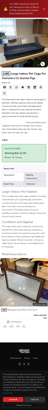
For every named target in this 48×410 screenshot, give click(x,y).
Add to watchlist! (40, 315)
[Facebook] (24, 364)
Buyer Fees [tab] (9, 184)
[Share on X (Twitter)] (10, 87)
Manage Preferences (24, 405)
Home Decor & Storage (20, 126)
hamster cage (36, 129)
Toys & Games (36, 126)
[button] (42, 64)
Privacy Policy (8, 393)
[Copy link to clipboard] (4, 93)
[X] (28, 364)
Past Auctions (15, 358)
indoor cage (6, 133)
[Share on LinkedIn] (34, 87)
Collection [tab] (30, 184)
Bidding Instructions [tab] (31, 176)
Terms (35, 358)
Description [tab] (9, 175)
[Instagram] (19, 364)
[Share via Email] (22, 87)
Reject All (34, 399)
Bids (5, 140)
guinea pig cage (24, 129)
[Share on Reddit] (28, 87)
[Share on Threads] (40, 87)
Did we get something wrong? (36, 122)
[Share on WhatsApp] (16, 87)
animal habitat (11, 129)
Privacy (27, 358)
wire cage (24, 133)
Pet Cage (15, 133)
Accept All (13, 399)
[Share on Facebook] (4, 87)
